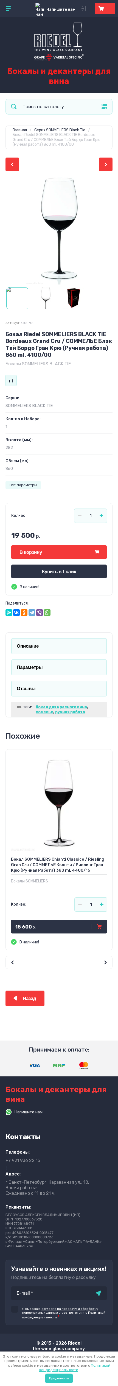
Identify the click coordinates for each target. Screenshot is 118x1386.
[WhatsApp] (47, 612)
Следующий (106, 164)
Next (86, 962)
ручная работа (70, 712)
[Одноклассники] (24, 612)
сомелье (44, 712)
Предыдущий (12, 164)
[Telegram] (32, 612)
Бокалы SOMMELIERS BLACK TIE (38, 363)
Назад (29, 998)
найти (13, 107)
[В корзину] (99, 926)
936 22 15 (22, 1160)
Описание (28, 646)
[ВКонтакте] (16, 612)
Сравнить (10, 380)
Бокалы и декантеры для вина (59, 76)
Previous (32, 962)
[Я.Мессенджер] (8, 612)
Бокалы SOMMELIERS (29, 881)
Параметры (30, 667)
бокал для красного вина (61, 707)
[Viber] (39, 612)
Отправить (98, 1293)
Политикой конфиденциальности (74, 1367)
